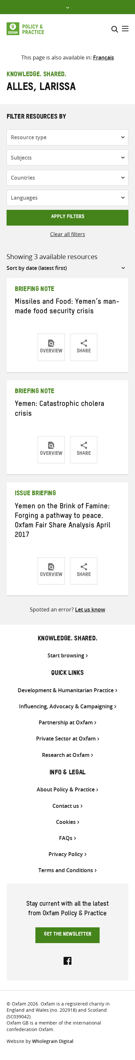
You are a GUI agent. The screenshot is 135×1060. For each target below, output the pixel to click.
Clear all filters (67, 234)
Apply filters (67, 217)
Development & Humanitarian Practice (66, 690)
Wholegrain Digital (52, 1041)
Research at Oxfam (65, 755)
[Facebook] (67, 960)
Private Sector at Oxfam (66, 739)
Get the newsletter (67, 935)
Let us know (90, 609)
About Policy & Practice (66, 789)
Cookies (66, 822)
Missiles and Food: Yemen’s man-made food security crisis (67, 307)
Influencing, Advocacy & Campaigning (66, 706)
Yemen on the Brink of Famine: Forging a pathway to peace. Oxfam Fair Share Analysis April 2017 (62, 522)
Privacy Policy (65, 854)
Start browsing (66, 655)
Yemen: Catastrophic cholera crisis (59, 409)
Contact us (65, 806)
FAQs (65, 838)
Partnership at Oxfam (66, 722)
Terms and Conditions (65, 870)
